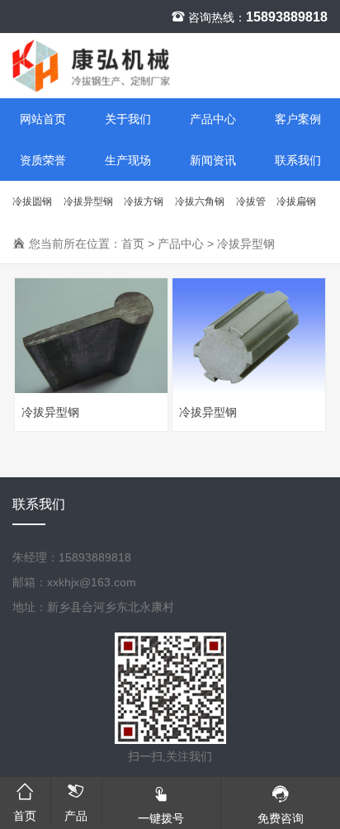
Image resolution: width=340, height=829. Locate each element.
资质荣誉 (43, 160)
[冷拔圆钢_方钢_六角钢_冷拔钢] (170, 66)
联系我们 (298, 160)
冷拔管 (251, 201)
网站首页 (43, 119)
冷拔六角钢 (199, 201)
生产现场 (128, 160)
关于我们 (128, 119)
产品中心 (213, 119)
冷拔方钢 (143, 201)
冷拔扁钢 (296, 201)
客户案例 (298, 119)
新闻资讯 (213, 160)
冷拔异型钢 (88, 201)
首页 (132, 243)
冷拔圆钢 (32, 201)
